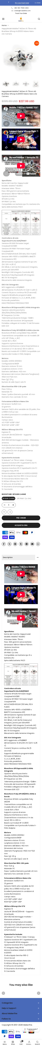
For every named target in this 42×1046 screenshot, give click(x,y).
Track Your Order (21, 13)
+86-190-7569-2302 (21, 8)
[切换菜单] (3, 19)
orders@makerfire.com (22, 11)
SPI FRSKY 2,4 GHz (24, 498)
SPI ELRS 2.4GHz (8, 498)
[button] (4, 512)
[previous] (3, 993)
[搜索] (39, 19)
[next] (38, 993)
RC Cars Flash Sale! (21, 3)
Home (4, 25)
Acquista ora (21, 525)
